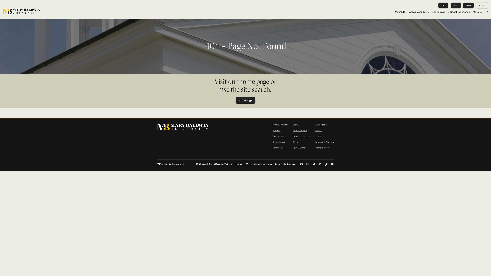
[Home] (21, 11)
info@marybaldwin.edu (262, 164)
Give (468, 5)
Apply (482, 5)
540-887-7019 (242, 164)
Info (443, 5)
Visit (456, 5)
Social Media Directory (285, 164)
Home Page (245, 100)
